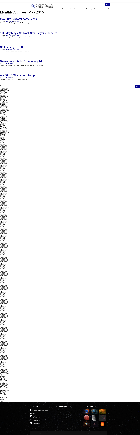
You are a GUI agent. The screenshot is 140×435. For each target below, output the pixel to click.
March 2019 (3, 127)
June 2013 (2, 196)
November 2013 (4, 190)
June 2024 (2, 94)
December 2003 (4, 329)
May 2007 (2, 281)
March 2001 (3, 368)
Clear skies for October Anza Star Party (66, 412)
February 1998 (3, 396)
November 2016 (4, 148)
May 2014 (2, 183)
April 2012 (2, 213)
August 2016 (3, 152)
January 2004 (3, 328)
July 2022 (2, 103)
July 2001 (2, 363)
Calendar (61, 9)
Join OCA (107, 1)
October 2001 (3, 360)
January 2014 (3, 188)
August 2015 (3, 166)
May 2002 (2, 351)
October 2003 (3, 332)
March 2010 (3, 242)
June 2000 (2, 377)
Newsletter (73, 9)
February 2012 (3, 215)
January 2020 (3, 117)
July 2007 (2, 279)
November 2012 (4, 204)
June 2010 (2, 238)
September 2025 (4, 90)
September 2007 (4, 277)
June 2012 (2, 210)
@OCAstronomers (37, 414)
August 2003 (3, 334)
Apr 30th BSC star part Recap (17, 75)
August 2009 (3, 250)
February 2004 (3, 327)
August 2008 (3, 264)
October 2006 (3, 290)
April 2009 (2, 255)
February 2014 (3, 187)
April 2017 (2, 143)
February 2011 (3, 229)
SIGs (86, 9)
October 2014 (3, 178)
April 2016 (2, 157)
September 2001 (4, 361)
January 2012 (3, 216)
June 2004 (2, 322)
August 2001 (3, 362)
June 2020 (2, 112)
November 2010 (4, 232)
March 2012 (3, 214)
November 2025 (4, 88)
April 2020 (2, 113)
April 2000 (2, 379)
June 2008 (2, 266)
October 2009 (3, 248)
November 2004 (4, 316)
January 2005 (3, 314)
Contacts (107, 9)
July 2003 (2, 335)
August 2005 (3, 306)
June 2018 (2, 136)
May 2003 (2, 337)
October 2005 (3, 304)
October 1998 (3, 389)
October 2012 (3, 206)
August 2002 (3, 348)
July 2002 (2, 349)
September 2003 (4, 333)
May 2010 (2, 239)
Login (102, 1)
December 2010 (4, 231)
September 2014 (4, 179)
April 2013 (2, 199)
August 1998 (3, 391)
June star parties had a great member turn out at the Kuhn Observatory (66, 415)
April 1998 (2, 393)
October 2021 (3, 105)
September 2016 (4, 151)
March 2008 (3, 270)
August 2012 (3, 208)
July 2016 (2, 153)
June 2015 (2, 168)
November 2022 (4, 102)
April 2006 (2, 297)
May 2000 (2, 378)
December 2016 (4, 147)
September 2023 (4, 96)
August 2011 (3, 222)
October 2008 (3, 262)
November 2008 (4, 260)
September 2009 (4, 249)
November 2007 (4, 274)
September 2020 (4, 110)
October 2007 (3, 276)
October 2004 (3, 318)
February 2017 (3, 145)
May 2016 (2, 155)
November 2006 (4, 288)
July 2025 (2, 91)
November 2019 (4, 119)
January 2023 (3, 101)
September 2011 (4, 221)
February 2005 (3, 313)
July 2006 (2, 293)
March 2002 (3, 354)
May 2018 (2, 137)
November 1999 (4, 384)
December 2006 (4, 287)
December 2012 (4, 203)
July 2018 (2, 134)
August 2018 (3, 133)
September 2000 (4, 374)
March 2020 (3, 115)
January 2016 (3, 160)
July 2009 (2, 251)
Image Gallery (92, 9)
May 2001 (2, 365)
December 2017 (4, 139)
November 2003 (4, 330)
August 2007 (3, 278)
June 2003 (2, 336)
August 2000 (3, 375)
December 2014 (4, 175)
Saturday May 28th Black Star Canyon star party (28, 33)
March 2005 (3, 312)
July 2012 (2, 209)
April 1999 (2, 386)
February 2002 (3, 355)
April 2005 (2, 311)
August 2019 (3, 123)
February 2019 (3, 129)
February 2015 (3, 173)
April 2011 (2, 227)
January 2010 (3, 244)
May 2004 (2, 323)
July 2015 (2, 167)
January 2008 (3, 272)
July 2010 (2, 237)
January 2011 (3, 230)
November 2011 (4, 218)
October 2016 (3, 150)
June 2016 (2, 154)
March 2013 (3, 200)
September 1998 (4, 390)
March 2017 (3, 144)
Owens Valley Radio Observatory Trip (21, 61)
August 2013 (3, 194)
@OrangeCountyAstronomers (40, 410)
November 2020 (4, 109)
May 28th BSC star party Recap (18, 19)
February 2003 (3, 341)
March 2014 (3, 186)
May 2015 (2, 169)
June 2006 (2, 294)
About (66, 9)
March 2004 (3, 326)
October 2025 (3, 89)
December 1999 (4, 383)
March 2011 (3, 228)
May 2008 (2, 267)
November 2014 (4, 176)
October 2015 (3, 164)
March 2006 (3, 298)
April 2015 (2, 171)
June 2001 (2, 364)
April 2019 (2, 126)
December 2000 (4, 371)
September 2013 (4, 193)
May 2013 (2, 197)
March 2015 (3, 172)
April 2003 (2, 339)
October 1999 (3, 385)
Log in (1, 401)
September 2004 (4, 319)
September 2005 (4, 305)
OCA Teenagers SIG (11, 47)
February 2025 (3, 92)
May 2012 (2, 211)
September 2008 (4, 263)
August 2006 (3, 292)
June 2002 (2, 350)
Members (100, 9)
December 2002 (4, 343)
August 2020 (3, 111)
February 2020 (3, 116)
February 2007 (3, 285)
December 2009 (4, 245)
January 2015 (3, 174)
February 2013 (3, 201)
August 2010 (3, 236)
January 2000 (3, 382)
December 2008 (4, 259)
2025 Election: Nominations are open (65, 413)
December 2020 (4, 108)
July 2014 (2, 181)
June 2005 (2, 308)
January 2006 (3, 300)
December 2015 (4, 161)
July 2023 (2, 98)
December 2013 (4, 189)
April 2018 (2, 138)
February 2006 (3, 299)
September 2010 (4, 235)
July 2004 (2, 321)
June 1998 (2, 392)
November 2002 (4, 344)
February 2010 (3, 243)
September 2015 (4, 165)
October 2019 (3, 120)
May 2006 (2, 295)
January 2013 (3, 202)
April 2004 (2, 325)
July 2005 (2, 307)
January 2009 (3, 258)
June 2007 (2, 280)
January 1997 (3, 397)
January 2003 (3, 342)
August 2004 (3, 320)
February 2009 (3, 257)
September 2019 (4, 122)
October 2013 (3, 192)
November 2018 (4, 131)
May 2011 (2, 225)
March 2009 (3, 256)
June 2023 (2, 99)
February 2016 (3, 159)
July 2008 (2, 265)
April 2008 (2, 269)
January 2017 (3, 146)
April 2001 (2, 367)
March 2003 (3, 340)
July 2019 (2, 124)
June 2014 (2, 182)
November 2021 (4, 104)
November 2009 (4, 246)
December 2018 (4, 130)
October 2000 (3, 372)
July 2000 (2, 376)
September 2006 (4, 291)
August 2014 (3, 180)
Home (55, 9)
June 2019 (2, 125)
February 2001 (3, 369)
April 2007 (2, 283)
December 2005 (4, 301)
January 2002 (3, 356)
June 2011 (2, 224)
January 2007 (3, 286)
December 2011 (4, 217)
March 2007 (3, 284)
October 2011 (3, 220)
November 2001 (4, 358)
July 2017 (2, 140)
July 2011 (2, 223)
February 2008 (3, 271)
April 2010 (2, 241)
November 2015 (4, 162)
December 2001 (4, 357)
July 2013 (2, 195)
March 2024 (3, 95)
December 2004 (4, 315)
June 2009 (2, 252)
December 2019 (4, 118)
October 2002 (3, 346)
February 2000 (3, 381)
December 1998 (4, 388)
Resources (80, 9)
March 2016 (3, 158)
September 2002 (4, 347)
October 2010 (3, 234)
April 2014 (2, 185)
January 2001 (3, 370)
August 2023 (3, 97)
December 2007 (4, 273)
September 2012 (4, 207)
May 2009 (2, 253)
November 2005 (4, 302)
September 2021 (4, 106)
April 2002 (2, 353)
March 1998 (3, 395)
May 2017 (2, 141)
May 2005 (2, 309)
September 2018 (4, 132)
